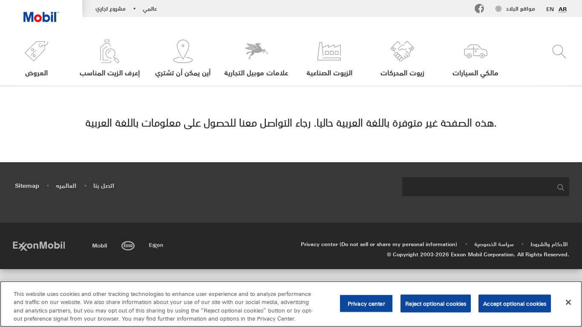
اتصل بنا (103, 185)
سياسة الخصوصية (494, 244)
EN (550, 9)
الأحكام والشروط (549, 244)
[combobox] (485, 186)
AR (563, 9)
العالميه (66, 185)
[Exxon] (157, 244)
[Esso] (128, 244)
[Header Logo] (41, 11)
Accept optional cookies (514, 303)
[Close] (568, 302)
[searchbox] (477, 186)
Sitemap (27, 185)
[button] (36, 58)
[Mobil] (100, 244)
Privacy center (366, 303)
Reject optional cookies (435, 303)
